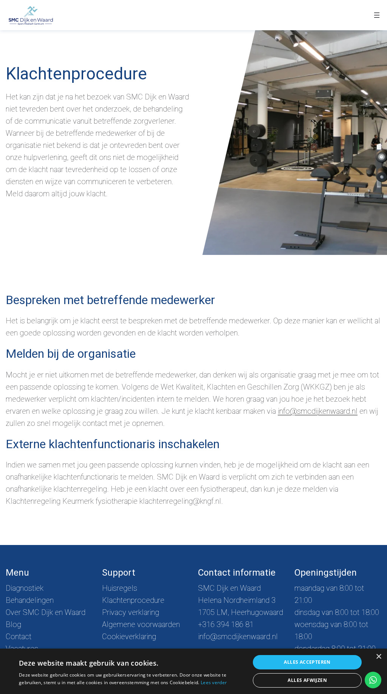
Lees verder (214, 682)
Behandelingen (30, 600)
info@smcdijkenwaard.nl (318, 411)
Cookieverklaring (129, 636)
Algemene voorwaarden (141, 624)
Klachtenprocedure (133, 600)
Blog (13, 624)
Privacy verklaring (130, 612)
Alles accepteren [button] (307, 662)
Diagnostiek (24, 588)
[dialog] (193, 671)
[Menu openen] (376, 15)
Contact (18, 636)
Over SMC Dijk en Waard (45, 612)
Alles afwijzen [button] (307, 680)
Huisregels (119, 588)
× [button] (378, 657)
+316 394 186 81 (226, 624)
